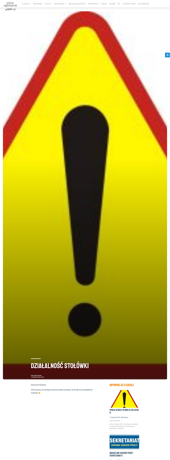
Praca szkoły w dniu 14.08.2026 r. (124, 411)
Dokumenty (92, 4)
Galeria (104, 4)
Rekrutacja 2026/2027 (77, 4)
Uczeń (47, 4)
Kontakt (112, 4)
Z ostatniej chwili (128, 4)
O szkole (25, 4)
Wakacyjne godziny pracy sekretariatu (121, 454)
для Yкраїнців (143, 4)
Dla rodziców (59, 4)
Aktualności (37, 4)
